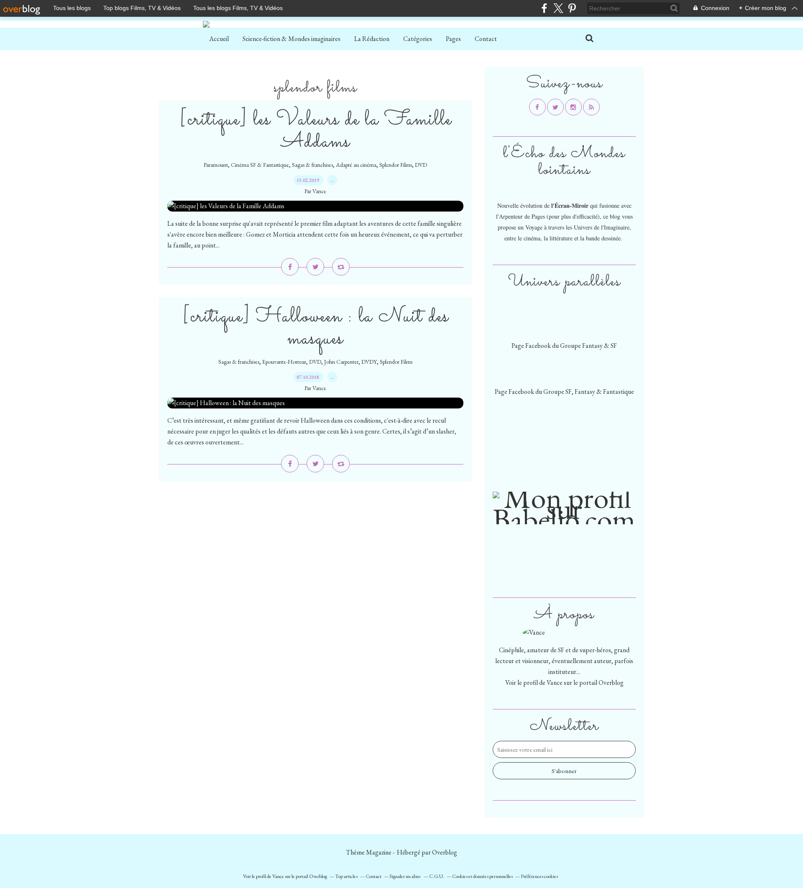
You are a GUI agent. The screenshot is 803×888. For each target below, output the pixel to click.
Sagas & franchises (312, 164)
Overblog (444, 852)
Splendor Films (395, 164)
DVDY (369, 361)
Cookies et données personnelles (482, 876)
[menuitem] (219, 39)
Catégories (417, 38)
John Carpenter (341, 361)
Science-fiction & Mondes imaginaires (291, 38)
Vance (555, 682)
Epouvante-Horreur (284, 361)
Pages (453, 38)
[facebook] (544, 8)
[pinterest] (572, 8)
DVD (421, 164)
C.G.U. (436, 876)
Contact (486, 38)
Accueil (219, 38)
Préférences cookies (539, 876)
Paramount (216, 164)
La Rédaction (371, 38)
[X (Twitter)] (558, 8)
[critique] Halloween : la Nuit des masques (315, 327)
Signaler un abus (405, 876)
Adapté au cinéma (356, 164)
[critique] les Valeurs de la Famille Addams (315, 131)
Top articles (346, 876)
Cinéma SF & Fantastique (260, 164)
